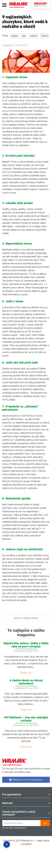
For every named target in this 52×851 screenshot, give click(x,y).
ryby (24, 36)
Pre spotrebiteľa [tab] (11, 794)
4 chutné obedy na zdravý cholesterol (26, 682)
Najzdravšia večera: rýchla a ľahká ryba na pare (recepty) (26, 645)
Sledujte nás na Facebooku (27, 779)
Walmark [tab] (7, 803)
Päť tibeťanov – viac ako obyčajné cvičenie (26, 719)
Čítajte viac (26, 672)
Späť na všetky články (26, 618)
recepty (14, 36)
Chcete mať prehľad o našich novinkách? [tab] (18, 813)
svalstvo (33, 36)
